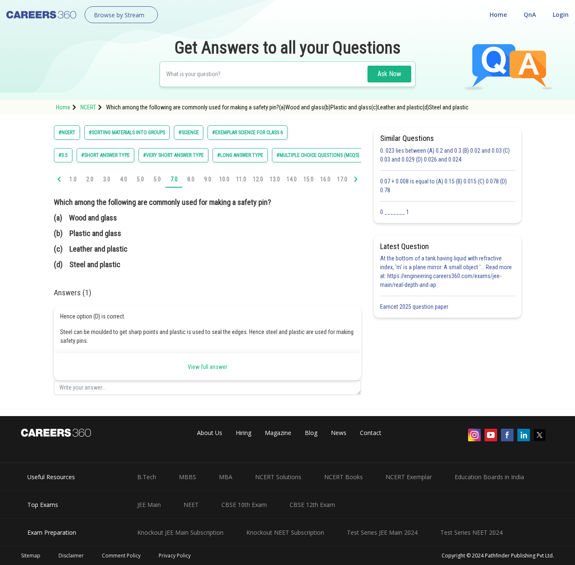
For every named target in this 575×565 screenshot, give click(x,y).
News (338, 433)
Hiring (243, 433)
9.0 (207, 179)
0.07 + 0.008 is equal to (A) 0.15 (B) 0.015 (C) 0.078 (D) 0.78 (443, 186)
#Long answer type (240, 155)
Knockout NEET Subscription (285, 532)
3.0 (106, 179)
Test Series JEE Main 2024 (382, 532)
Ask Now (389, 74)
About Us (209, 433)
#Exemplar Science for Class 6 (247, 132)
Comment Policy (121, 555)
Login (561, 15)
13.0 (275, 179)
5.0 (140, 179)
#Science (188, 132)
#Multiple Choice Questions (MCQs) (318, 155)
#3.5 (63, 155)
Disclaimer (71, 555)
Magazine (278, 433)
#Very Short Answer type (173, 155)
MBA (225, 477)
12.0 (258, 179)
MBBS (187, 477)
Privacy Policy (175, 555)
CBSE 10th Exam (244, 505)
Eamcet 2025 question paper (415, 306)
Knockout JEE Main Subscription (180, 532)
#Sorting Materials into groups (127, 132)
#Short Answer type (105, 155)
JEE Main (149, 505)
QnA (530, 15)
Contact (370, 433)
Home (498, 15)
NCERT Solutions (278, 477)
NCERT (88, 107)
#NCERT (67, 132)
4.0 (123, 179)
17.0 (342, 179)
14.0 (292, 179)
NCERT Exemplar (409, 477)
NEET (191, 505)
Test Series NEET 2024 (471, 532)
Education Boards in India (489, 477)
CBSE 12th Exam (312, 505)
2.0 (89, 179)
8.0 (190, 179)
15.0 (308, 179)
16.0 (325, 179)
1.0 (73, 179)
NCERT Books (343, 477)
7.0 (174, 179)
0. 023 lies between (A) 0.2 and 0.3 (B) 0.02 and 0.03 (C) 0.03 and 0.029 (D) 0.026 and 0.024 (445, 155)
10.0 (224, 179)
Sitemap (30, 555)
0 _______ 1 (394, 212)
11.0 (241, 179)
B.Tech (146, 477)
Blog (311, 433)
